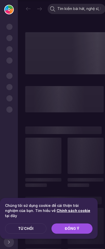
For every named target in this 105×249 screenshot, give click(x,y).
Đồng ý (72, 228)
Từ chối (25, 228)
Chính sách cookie (73, 210)
